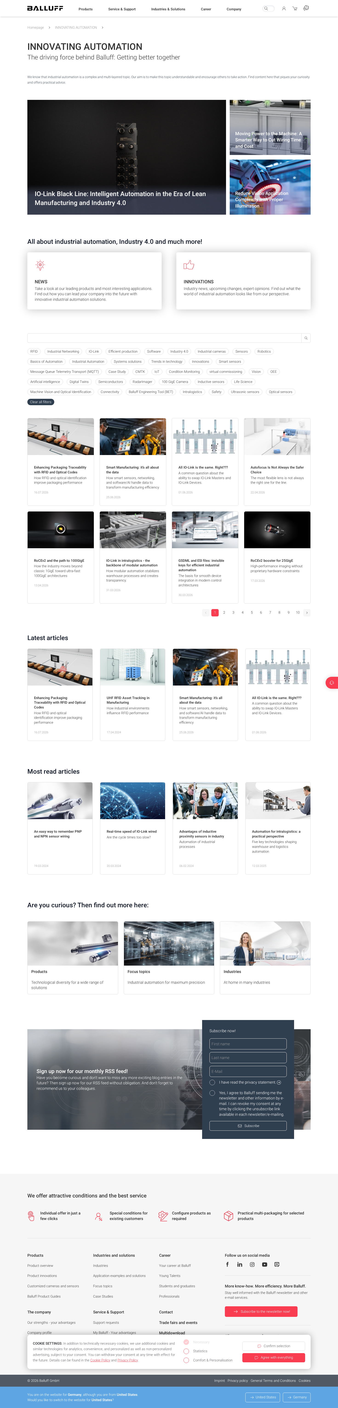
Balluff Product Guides (44, 1296)
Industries (100, 1266)
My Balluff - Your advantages (114, 1333)
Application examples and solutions (119, 1276)
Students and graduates (177, 1286)
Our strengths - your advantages (51, 1323)
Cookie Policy (100, 1360)
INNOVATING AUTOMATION (76, 27)
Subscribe (251, 1126)
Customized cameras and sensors (53, 1286)
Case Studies (103, 1296)
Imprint (219, 1381)
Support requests (106, 1323)
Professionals (169, 1296)
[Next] (307, 612)
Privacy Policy (127, 1360)
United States (266, 1397)
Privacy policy (238, 1381)
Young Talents (169, 1276)
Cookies (305, 1381)
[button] (86, 9)
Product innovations (42, 1276)
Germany (300, 1397)
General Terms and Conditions (273, 1381)
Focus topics (102, 1286)
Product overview (40, 1266)
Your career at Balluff (175, 1266)
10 (298, 612)
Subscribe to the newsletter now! (265, 1312)
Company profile (39, 1333)
